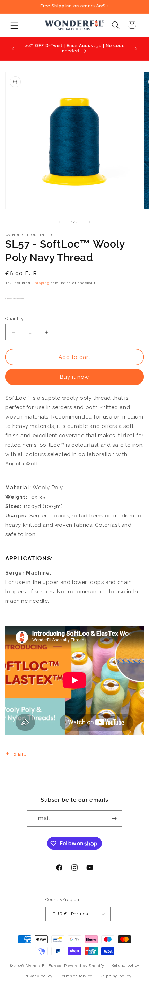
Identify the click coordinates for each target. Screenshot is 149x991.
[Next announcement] (136, 48)
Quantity (14, 318)
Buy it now (74, 377)
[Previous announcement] (12, 48)
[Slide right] (89, 222)
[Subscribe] (114, 818)
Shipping (41, 283)
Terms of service (76, 976)
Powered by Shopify (84, 966)
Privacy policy (38, 976)
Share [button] (20, 754)
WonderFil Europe (44, 966)
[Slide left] (59, 222)
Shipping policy (115, 976)
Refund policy (125, 965)
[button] (14, 25)
